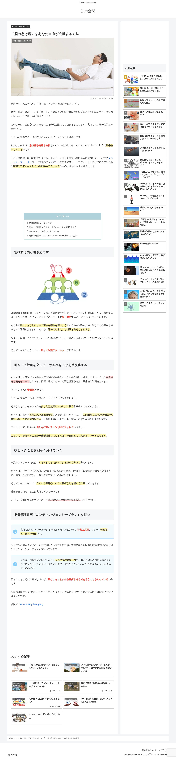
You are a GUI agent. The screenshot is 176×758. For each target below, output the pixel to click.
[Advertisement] (62, 190)
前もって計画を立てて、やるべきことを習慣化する (52, 227)
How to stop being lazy (32, 604)
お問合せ (162, 750)
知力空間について (149, 750)
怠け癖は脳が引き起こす (40, 223)
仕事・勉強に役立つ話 (21, 26)
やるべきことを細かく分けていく (44, 231)
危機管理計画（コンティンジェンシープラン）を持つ (53, 235)
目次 (58, 216)
